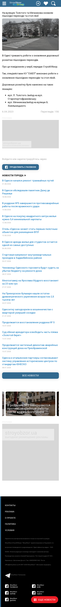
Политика (10, 524)
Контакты (10, 505)
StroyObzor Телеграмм (18, 575)
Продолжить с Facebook (22, 167)
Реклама (9, 511)
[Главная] (17, 4)
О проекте (10, 517)
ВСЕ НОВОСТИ (30, 375)
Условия (9, 530)
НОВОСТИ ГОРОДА (14, 175)
